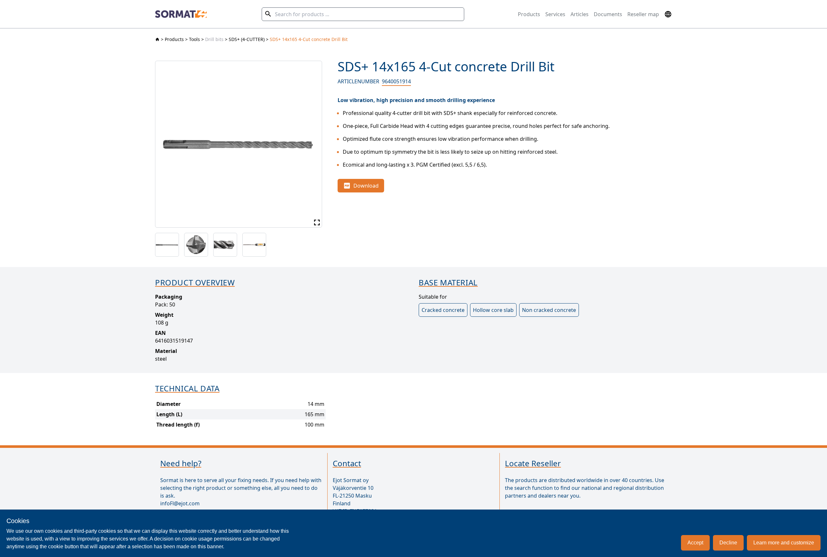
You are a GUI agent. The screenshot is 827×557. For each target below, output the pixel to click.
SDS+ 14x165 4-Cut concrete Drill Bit (309, 39)
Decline (728, 542)
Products (529, 14)
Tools (194, 39)
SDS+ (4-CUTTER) (247, 39)
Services (555, 14)
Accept (695, 542)
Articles (580, 14)
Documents (608, 14)
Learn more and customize (783, 542)
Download (366, 185)
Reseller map (643, 14)
